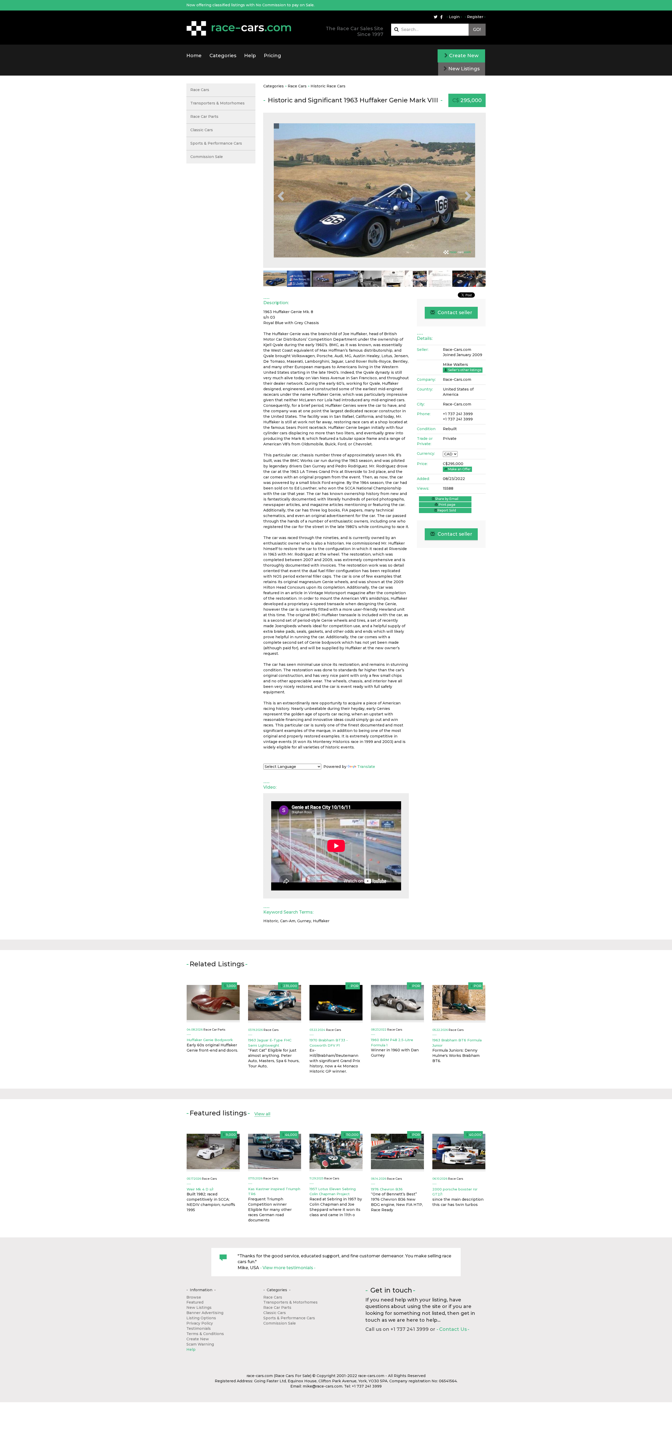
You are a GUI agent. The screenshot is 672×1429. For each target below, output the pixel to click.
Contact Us (453, 1329)
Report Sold (446, 510)
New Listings (463, 69)
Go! (477, 29)
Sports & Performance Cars (216, 143)
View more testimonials (287, 1267)
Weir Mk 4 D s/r (200, 1189)
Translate (366, 766)
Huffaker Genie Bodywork (210, 1040)
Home (194, 56)
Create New (463, 56)
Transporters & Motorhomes (217, 103)
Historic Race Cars (328, 86)
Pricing (272, 56)
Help (250, 56)
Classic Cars (201, 130)
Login (454, 16)
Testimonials (198, 1328)
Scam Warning (200, 1344)
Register (475, 16)
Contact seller (454, 312)
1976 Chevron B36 (387, 1189)
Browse (193, 1297)
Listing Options (201, 1318)
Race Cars (297, 86)
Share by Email (446, 499)
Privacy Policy (199, 1323)
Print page (446, 505)
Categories (222, 56)
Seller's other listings (464, 370)
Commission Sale (206, 156)
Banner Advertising (204, 1312)
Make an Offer (459, 469)
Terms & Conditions (205, 1333)
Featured (194, 1302)
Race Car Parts (204, 116)
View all (262, 1113)
